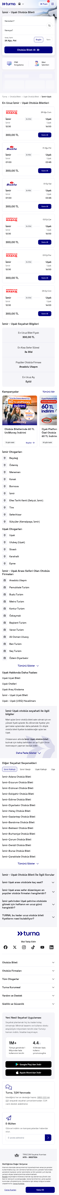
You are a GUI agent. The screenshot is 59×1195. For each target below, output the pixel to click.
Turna (4, 96)
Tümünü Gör (49, 391)
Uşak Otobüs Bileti (31, 96)
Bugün (38, 39)
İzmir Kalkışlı (9, 769)
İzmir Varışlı (25, 769)
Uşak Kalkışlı (41, 769)
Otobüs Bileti (15, 96)
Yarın (48, 39)
